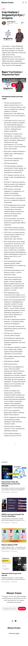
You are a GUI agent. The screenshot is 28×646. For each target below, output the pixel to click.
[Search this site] (23, 2)
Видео (4, 9)
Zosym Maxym (11, 21)
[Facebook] (15, 621)
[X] (12, 621)
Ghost (17, 633)
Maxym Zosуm (7, 2)
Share (22, 23)
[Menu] (25, 2)
